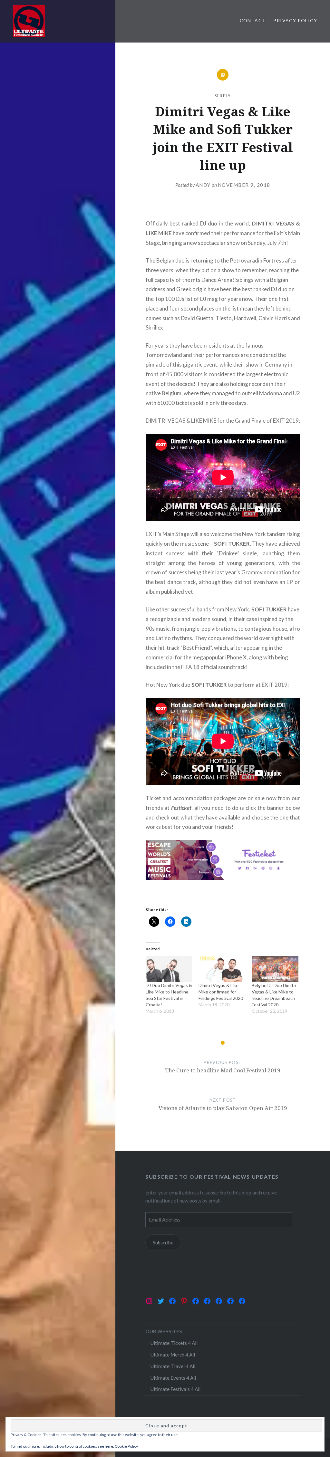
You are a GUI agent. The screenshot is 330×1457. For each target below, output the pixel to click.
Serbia (223, 95)
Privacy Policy (295, 20)
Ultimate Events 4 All (173, 1378)
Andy (203, 185)
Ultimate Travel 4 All (172, 1366)
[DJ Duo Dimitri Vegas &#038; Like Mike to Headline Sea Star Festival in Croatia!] (169, 969)
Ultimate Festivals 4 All (175, 1389)
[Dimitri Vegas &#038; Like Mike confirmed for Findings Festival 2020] (222, 969)
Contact (253, 20)
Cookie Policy (126, 1446)
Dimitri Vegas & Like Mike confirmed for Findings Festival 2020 (221, 992)
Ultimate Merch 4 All (172, 1354)
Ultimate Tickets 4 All (174, 1343)
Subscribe (163, 1242)
